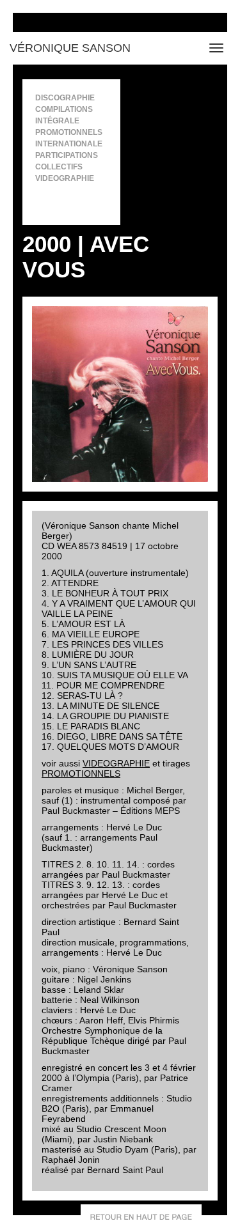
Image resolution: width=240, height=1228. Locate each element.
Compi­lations (64, 109)
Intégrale (57, 120)
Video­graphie (64, 178)
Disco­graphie (65, 97)
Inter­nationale (68, 143)
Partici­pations (66, 155)
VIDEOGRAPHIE (116, 763)
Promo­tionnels (68, 132)
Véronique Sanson (70, 48)
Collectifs (59, 166)
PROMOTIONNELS (81, 773)
